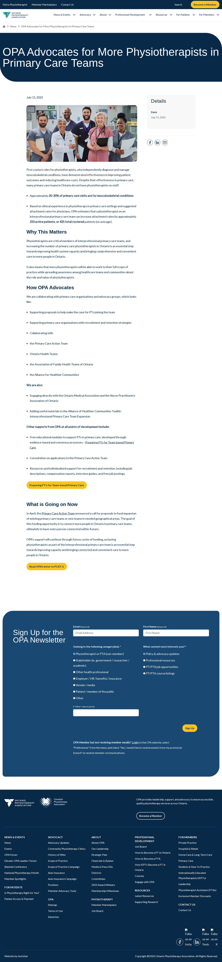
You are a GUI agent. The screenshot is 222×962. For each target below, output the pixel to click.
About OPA (97, 842)
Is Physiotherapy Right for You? (21, 892)
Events (8, 848)
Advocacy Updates (58, 842)
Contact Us (67, 4)
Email (81, 626)
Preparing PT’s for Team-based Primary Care (56, 485)
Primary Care (185, 860)
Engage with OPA (144, 881)
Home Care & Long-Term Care (195, 854)
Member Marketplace (44, 4)
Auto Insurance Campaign (62, 878)
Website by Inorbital (16, 956)
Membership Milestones (105, 890)
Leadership (184, 884)
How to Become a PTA (147, 858)
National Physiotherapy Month (21, 872)
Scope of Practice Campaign (63, 866)
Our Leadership (100, 848)
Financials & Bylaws (102, 860)
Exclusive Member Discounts (194, 896)
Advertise (53, 916)
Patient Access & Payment (19, 898)
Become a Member (205, 4)
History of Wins (57, 854)
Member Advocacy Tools (62, 890)
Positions (53, 884)
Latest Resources (144, 895)
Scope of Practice (58, 860)
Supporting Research (146, 901)
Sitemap (52, 904)
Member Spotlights (15, 878)
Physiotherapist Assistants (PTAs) (197, 890)
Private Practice (187, 842)
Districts (96, 872)
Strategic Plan (99, 854)
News (13, 26)
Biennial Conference (15, 866)
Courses (139, 875)
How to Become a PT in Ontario (152, 852)
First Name (154, 626)
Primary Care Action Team (58, 513)
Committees (98, 878)
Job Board (97, 910)
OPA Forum (10, 854)
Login (135, 742)
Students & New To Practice (194, 866)
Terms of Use (55, 910)
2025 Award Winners (103, 884)
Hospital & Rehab (188, 848)
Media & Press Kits (102, 866)
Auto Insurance (56, 872)
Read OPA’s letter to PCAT (46, 566)
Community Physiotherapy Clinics (66, 848)
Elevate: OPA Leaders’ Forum (20, 860)
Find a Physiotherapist (15, 4)
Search (178, 4)
